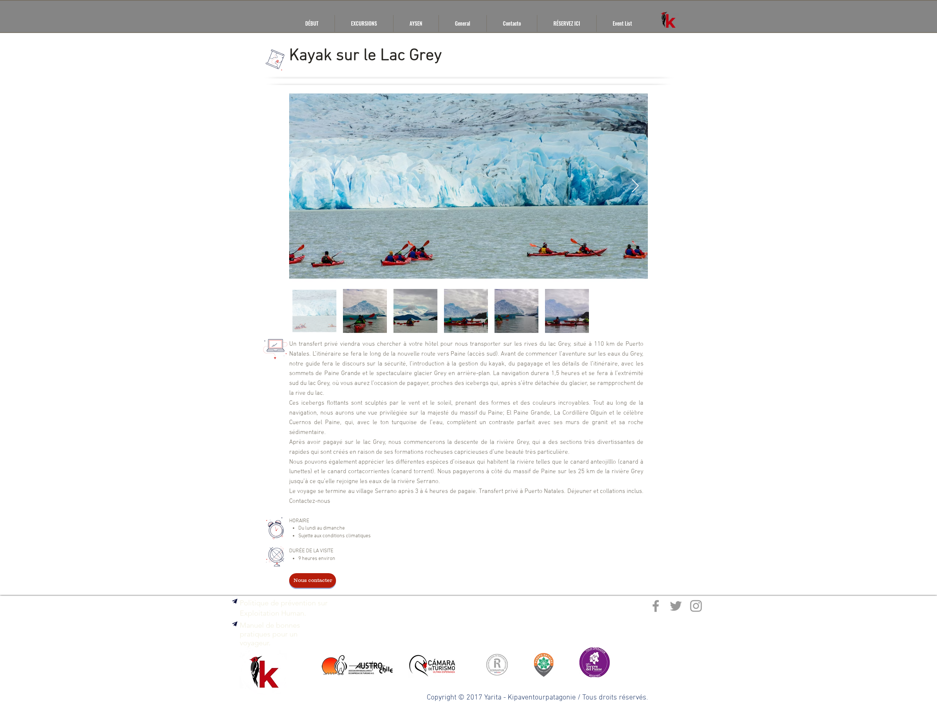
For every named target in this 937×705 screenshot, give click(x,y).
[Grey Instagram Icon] (696, 606)
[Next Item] (635, 186)
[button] (235, 624)
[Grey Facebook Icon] (656, 606)
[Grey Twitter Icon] (676, 606)
